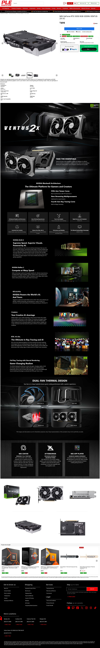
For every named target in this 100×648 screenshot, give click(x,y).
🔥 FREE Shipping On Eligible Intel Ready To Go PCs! (82, 11)
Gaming (38, 8)
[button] (5, 75)
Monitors (59, 8)
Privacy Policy (27, 644)
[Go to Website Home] (7, 6)
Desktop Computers (16, 8)
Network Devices (85, 8)
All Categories (5, 8)
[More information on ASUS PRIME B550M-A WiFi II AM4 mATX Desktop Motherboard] (83, 556)
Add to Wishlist (71, 31)
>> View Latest (71, 596)
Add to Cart (79, 28)
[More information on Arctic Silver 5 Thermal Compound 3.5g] (44, 556)
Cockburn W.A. (18, 619)
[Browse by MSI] (89, 24)
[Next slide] (97, 561)
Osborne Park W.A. (31, 619)
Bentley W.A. (7, 619)
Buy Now (79, 31)
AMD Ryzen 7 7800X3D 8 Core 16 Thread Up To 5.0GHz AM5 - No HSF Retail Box (24, 567)
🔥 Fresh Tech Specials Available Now (25, 11)
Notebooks (25, 8)
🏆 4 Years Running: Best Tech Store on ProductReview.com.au (52, 11)
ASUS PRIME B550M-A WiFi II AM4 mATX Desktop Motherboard (83, 567)
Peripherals (65, 8)
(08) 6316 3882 (7, 621)
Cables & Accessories (74, 8)
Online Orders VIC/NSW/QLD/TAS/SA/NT (14, 630)
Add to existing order (87, 31)
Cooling (53, 8)
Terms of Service (35, 644)
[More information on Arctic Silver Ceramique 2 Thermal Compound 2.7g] (63, 556)
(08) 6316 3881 (43, 621)
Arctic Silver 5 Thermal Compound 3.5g (43, 566)
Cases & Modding (46, 8)
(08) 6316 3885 (30, 621)
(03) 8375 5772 (7, 633)
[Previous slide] (2, 43)
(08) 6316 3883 (19, 621)
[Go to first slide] (57, 43)
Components (32, 8)
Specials (93, 8)
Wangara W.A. (43, 619)
